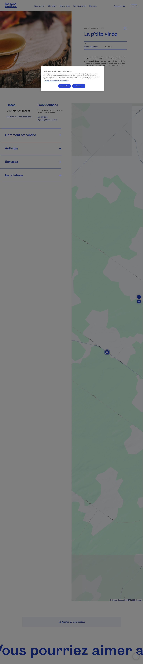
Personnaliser (64, 86)
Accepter (79, 86)
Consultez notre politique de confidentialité (56, 80)
